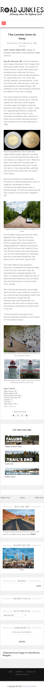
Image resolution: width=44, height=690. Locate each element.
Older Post (39, 497)
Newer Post (5, 497)
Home (22, 497)
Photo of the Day (22, 674)
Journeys (19, 672)
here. (33, 534)
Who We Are (31, 672)
